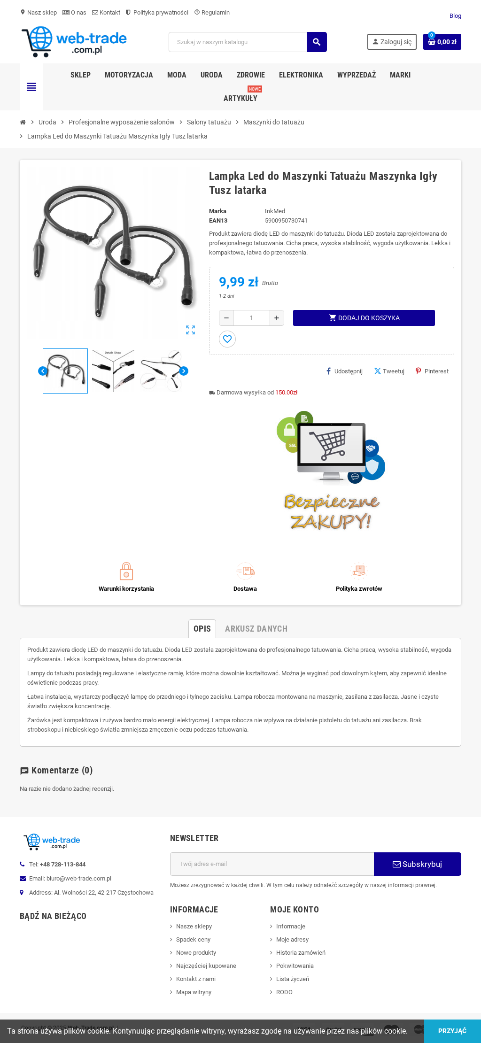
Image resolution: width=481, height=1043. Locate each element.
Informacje (290, 926)
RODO (284, 992)
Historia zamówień (301, 952)
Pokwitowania (295, 965)
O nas (78, 12)
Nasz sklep (38, 12)
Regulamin (212, 12)
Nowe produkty (196, 952)
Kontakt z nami (196, 978)
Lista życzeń (292, 978)
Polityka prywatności (160, 12)
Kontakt (109, 12)
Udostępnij (348, 371)
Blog (455, 15)
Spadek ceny (193, 939)
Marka (217, 211)
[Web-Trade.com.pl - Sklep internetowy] (74, 41)
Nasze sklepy (194, 926)
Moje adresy (292, 939)
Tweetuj (393, 371)
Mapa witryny (193, 992)
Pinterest (437, 371)
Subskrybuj (421, 864)
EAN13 (218, 220)
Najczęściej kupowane (206, 965)
